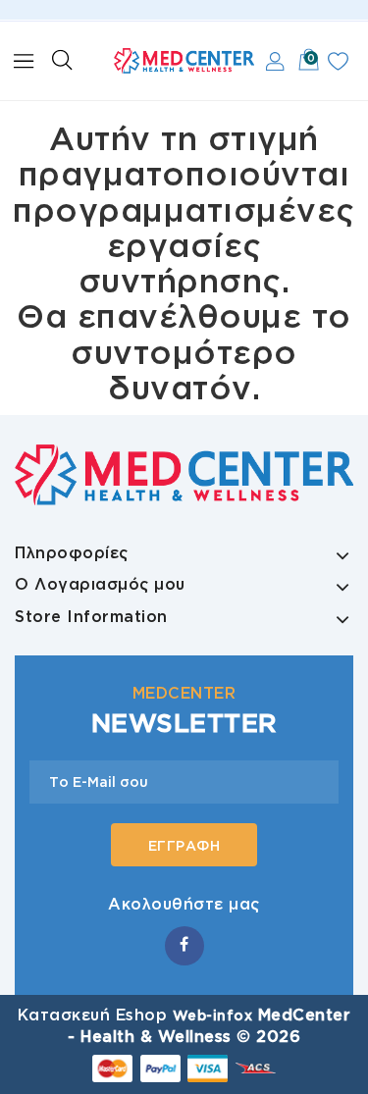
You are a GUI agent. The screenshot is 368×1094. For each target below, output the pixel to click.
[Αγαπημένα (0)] (338, 61)
